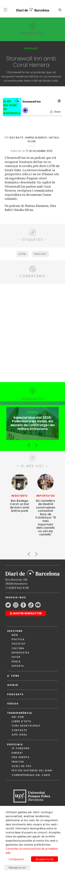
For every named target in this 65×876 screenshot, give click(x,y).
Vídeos (12, 703)
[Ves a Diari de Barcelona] (31, 10)
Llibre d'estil (21, 721)
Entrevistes (20, 652)
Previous (29, 443)
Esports (18, 665)
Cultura (18, 648)
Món (15, 635)
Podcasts (15, 694)
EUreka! (17, 752)
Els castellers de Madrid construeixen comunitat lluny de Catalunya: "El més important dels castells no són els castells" (45, 517)
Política (18, 639)
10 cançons (21, 748)
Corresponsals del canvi (31, 775)
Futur (16, 657)
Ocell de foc (22, 766)
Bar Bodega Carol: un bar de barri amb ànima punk (19, 506)
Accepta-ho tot (44, 859)
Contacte (19, 730)
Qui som (18, 716)
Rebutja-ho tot (17, 867)
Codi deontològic (26, 725)
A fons (13, 675)
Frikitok (18, 761)
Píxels (16, 661)
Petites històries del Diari (32, 770)
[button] (5, 9)
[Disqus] (32, 332)
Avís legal (19, 734)
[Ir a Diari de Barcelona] (32, 572)
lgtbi (22, 254)
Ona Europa (20, 757)
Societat (19, 643)
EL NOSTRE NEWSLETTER (26, 613)
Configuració (16, 859)
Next (36, 443)
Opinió (12, 685)
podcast (40, 254)
